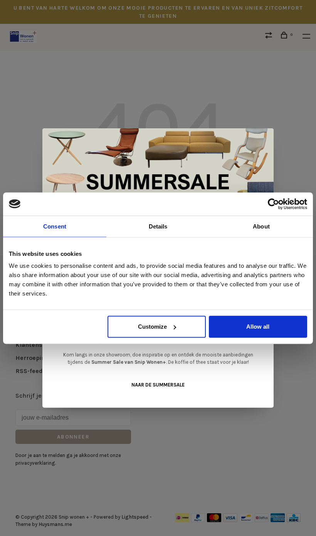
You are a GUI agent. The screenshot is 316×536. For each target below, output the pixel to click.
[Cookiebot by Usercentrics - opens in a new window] (273, 204)
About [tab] (261, 226)
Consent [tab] (54, 226)
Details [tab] (158, 226)
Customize (152, 326)
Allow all (257, 326)
